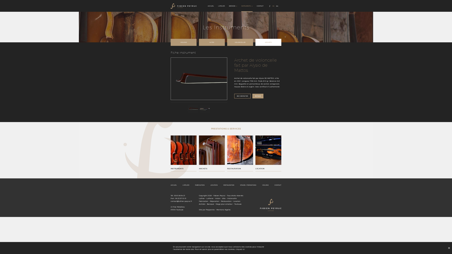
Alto (224, 198)
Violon (217, 198)
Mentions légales (223, 210)
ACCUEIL (211, 6)
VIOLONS (183, 42)
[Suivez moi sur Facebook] (269, 6)
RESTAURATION (228, 185)
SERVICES (232, 6)
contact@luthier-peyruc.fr (181, 201)
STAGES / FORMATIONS (248, 185)
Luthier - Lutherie (206, 198)
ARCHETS (268, 42)
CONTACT (260, 6)
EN (277, 6)
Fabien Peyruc (219, 195)
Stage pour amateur (224, 204)
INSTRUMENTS (246, 6)
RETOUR (258, 96)
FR (273, 6)
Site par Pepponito (207, 210)
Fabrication (203, 201)
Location (236, 201)
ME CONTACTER (242, 96)
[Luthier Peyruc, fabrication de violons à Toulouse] (184, 6)
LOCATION (214, 185)
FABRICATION (200, 185)
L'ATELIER (221, 6)
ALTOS (212, 42)
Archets (202, 204)
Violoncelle (232, 198)
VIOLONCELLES (240, 42)
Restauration (226, 201)
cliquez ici (240, 249)
